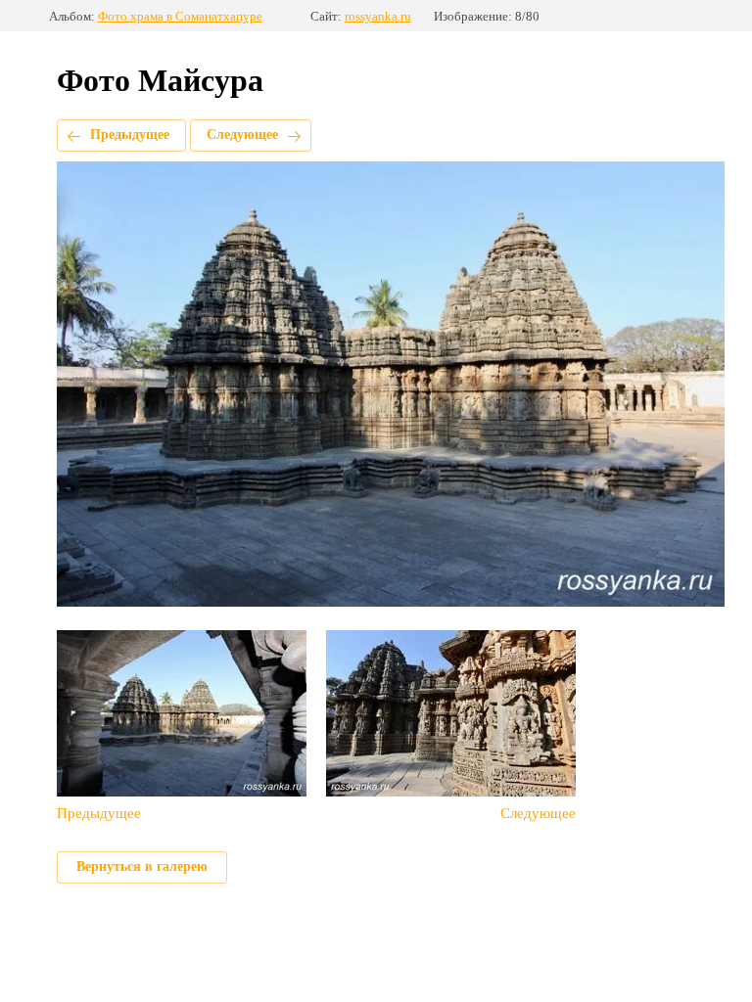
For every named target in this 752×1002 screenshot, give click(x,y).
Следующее (242, 134)
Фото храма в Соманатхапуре (180, 16)
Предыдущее (129, 134)
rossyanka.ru (378, 16)
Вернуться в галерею (142, 866)
